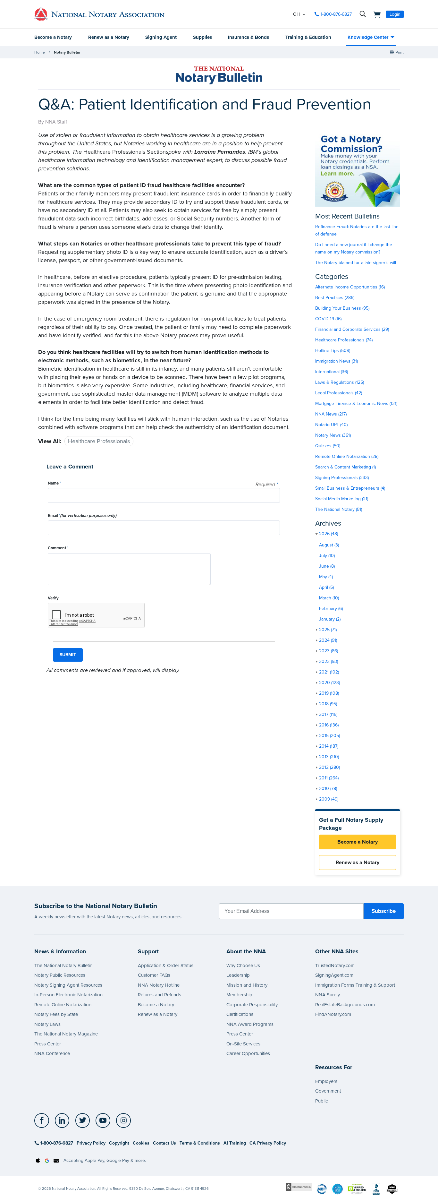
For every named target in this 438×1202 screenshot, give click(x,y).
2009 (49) (328, 799)
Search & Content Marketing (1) (345, 467)
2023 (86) (328, 651)
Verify (53, 598)
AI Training (234, 1143)
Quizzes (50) (327, 446)
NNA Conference (52, 1053)
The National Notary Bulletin (63, 965)
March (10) (329, 598)
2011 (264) (329, 778)
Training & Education (308, 37)
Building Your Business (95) (342, 308)
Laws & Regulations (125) (339, 382)
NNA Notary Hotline (159, 985)
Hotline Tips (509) (332, 350)
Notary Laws (47, 1024)
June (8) (327, 566)
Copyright (119, 1143)
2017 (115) (328, 714)
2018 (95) (328, 704)
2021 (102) (329, 672)
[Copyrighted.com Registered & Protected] (299, 1186)
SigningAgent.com (334, 975)
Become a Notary (53, 37)
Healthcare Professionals (99, 441)
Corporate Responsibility (252, 1005)
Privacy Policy (91, 1143)
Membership (239, 995)
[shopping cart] (375, 14)
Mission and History (246, 985)
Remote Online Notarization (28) (346, 456)
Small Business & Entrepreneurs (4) (350, 488)
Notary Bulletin (67, 52)
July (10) (327, 555)
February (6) (331, 608)
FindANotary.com (333, 1014)
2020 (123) (329, 682)
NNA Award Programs (250, 1024)
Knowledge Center (368, 37)
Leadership (238, 975)
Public (321, 1101)
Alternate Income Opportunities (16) (350, 287)
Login (395, 14)
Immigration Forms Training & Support (355, 985)
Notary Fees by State (56, 1014)
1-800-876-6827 (336, 14)
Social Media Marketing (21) (341, 499)
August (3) (329, 545)
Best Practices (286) (334, 297)
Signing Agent (161, 37)
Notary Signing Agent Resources (68, 985)
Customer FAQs (154, 975)
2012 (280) (329, 767)
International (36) (331, 371)
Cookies (141, 1143)
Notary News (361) (333, 435)
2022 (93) (328, 661)
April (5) (326, 587)
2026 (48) (328, 534)
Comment (58, 548)
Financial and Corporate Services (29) (352, 329)
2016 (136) (329, 725)
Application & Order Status (165, 965)
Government (328, 1091)
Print (400, 52)
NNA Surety (327, 995)
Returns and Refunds (159, 995)
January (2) (330, 619)
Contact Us (164, 1143)
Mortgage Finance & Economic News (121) (356, 403)
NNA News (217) (331, 414)
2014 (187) (328, 746)
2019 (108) (329, 693)
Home (39, 52)
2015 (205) (329, 735)
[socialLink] (43, 1120)
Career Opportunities (248, 1053)
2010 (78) (328, 788)
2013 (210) (329, 757)
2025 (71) (328, 629)
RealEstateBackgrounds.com (345, 1005)
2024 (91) (328, 640)
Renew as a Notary (108, 37)
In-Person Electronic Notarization (68, 995)
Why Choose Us (243, 965)
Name (54, 483)
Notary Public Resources (59, 975)
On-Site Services (243, 1044)
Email (82, 515)
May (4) (326, 577)
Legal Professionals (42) (338, 393)
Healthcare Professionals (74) (344, 340)
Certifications (239, 1014)
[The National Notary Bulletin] (219, 75)
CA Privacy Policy (267, 1143)
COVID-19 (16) (328, 319)
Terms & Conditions (200, 1143)
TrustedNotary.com (335, 965)
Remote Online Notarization (62, 1005)
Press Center (47, 1044)
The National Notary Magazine (66, 1034)
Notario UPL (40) (331, 424)
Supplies (202, 37)
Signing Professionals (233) (342, 477)
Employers (326, 1081)
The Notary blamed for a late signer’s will (355, 262)
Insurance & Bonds (248, 37)
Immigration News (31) (336, 361)
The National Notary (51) (338, 509)
